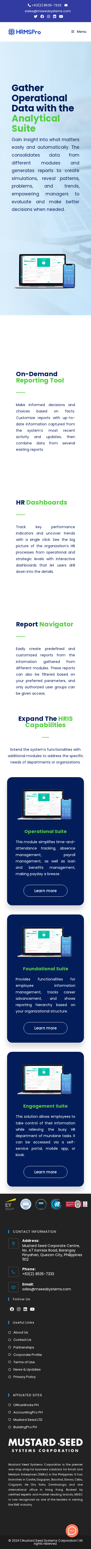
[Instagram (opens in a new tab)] (49, 16)
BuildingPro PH (25, 1427)
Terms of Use (24, 1362)
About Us (20, 1332)
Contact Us (22, 1339)
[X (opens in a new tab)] (35, 16)
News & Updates (27, 1369)
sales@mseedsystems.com (46, 1289)
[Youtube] (32, 1309)
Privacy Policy (24, 1376)
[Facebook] (12, 1309)
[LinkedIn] (25, 1309)
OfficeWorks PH (26, 1405)
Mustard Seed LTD (27, 1419)
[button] (45, 891)
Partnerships (23, 1347)
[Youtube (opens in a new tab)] (60, 16)
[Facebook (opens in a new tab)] (42, 16)
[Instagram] (18, 1309)
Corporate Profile (27, 1354)
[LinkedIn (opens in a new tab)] (55, 16)
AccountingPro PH (28, 1412)
